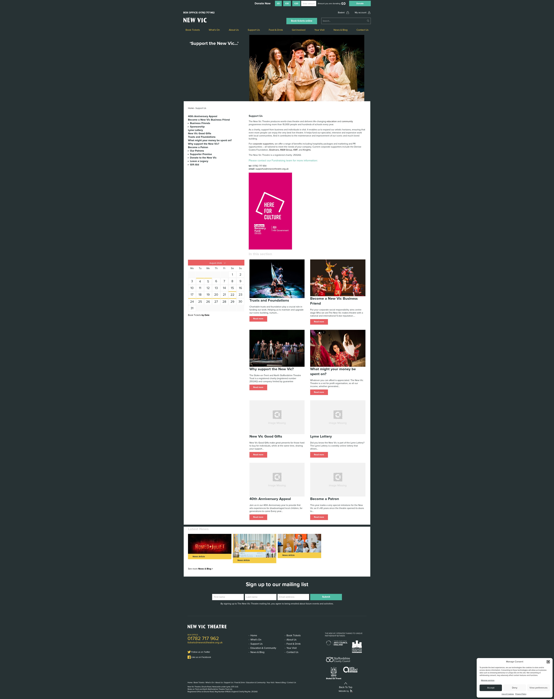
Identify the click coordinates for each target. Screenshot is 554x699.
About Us (234, 29)
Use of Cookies (508, 694)
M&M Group (286, 150)
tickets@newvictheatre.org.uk (205, 642)
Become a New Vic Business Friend (209, 119)
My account (360, 12)
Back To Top (345, 687)
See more (200, 568)
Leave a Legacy (199, 161)
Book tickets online (301, 20)
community (347, 121)
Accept (490, 687)
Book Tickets (193, 29)
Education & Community (263, 648)
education (332, 121)
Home (191, 108)
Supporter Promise (201, 154)
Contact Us (362, 29)
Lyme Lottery (195, 130)
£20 (296, 3)
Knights (307, 150)
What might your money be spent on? (210, 140)
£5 (278, 3)
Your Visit (319, 29)
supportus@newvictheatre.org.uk (272, 169)
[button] (548, 661)
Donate (360, 3)
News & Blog (341, 29)
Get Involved (298, 29)
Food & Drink (276, 29)
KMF (295, 150)
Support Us (254, 29)
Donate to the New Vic (203, 157)
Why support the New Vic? (203, 143)
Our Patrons (197, 150)
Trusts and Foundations (202, 136)
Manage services (487, 680)
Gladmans (274, 150)
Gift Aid (194, 164)
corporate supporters (263, 143)
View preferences (538, 687)
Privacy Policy (520, 694)
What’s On (214, 29)
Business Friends (200, 123)
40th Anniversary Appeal (202, 116)
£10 (287, 3)
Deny (514, 687)
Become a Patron (198, 147)
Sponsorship (197, 126)
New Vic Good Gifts (199, 133)
